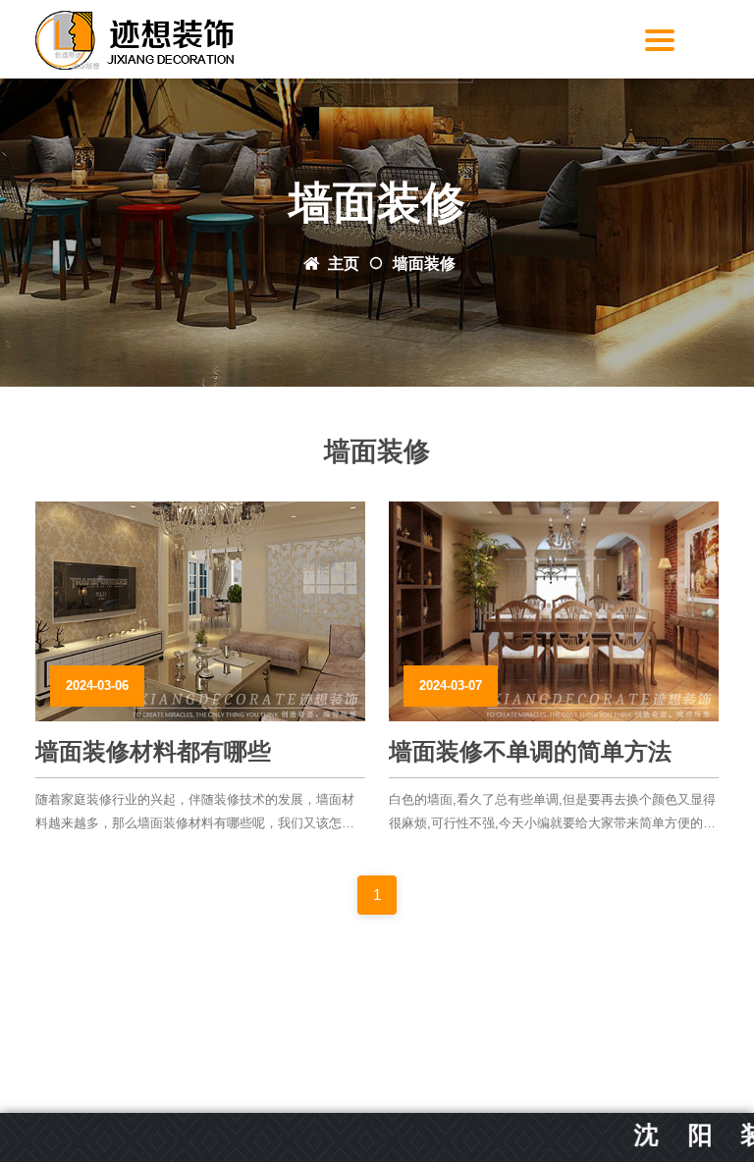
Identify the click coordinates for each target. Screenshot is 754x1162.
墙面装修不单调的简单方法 (530, 751)
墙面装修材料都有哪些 (153, 751)
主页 (343, 263)
